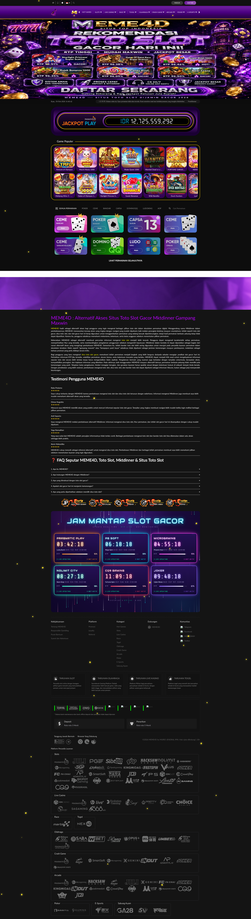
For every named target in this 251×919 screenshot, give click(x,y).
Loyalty (91, 631)
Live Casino (110, 12)
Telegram (187, 627)
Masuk (177, 3)
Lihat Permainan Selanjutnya (125, 261)
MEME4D (55, 328)
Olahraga (143, 12)
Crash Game (157, 12)
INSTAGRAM (189, 636)
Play (90, 123)
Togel (132, 12)
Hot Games (86, 12)
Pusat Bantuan (57, 635)
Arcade (169, 12)
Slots (97, 12)
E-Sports (191, 12)
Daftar (190, 3)
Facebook (188, 632)
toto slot (125, 340)
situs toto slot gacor (90, 355)
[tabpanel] (125, 59)
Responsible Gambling (60, 631)
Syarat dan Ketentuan (59, 638)
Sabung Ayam (122, 666)
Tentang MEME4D (58, 627)
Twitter (187, 641)
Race (121, 12)
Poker (180, 12)
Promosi (92, 627)
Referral (92, 635)
